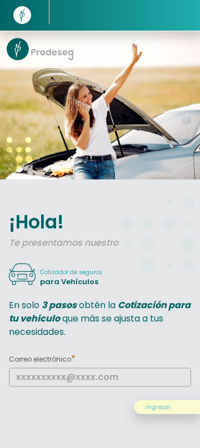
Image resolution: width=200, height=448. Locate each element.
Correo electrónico (42, 358)
